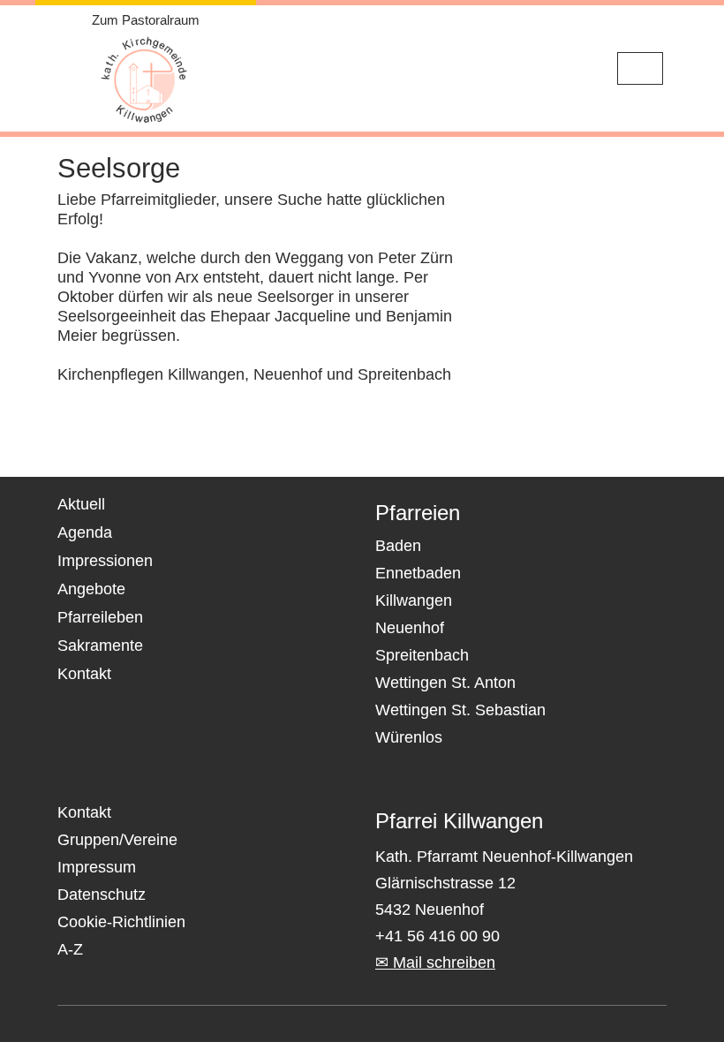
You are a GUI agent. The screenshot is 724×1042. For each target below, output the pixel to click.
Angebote (91, 589)
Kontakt (84, 674)
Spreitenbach (422, 655)
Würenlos (408, 737)
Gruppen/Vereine (117, 840)
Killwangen (413, 600)
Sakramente (100, 645)
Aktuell (81, 504)
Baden (398, 546)
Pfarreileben (100, 617)
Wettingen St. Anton (445, 682)
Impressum (96, 867)
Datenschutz (101, 894)
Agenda (84, 532)
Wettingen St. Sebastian (460, 710)
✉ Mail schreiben (435, 962)
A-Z (70, 949)
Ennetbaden (418, 573)
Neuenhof (409, 628)
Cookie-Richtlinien (121, 922)
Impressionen (105, 561)
